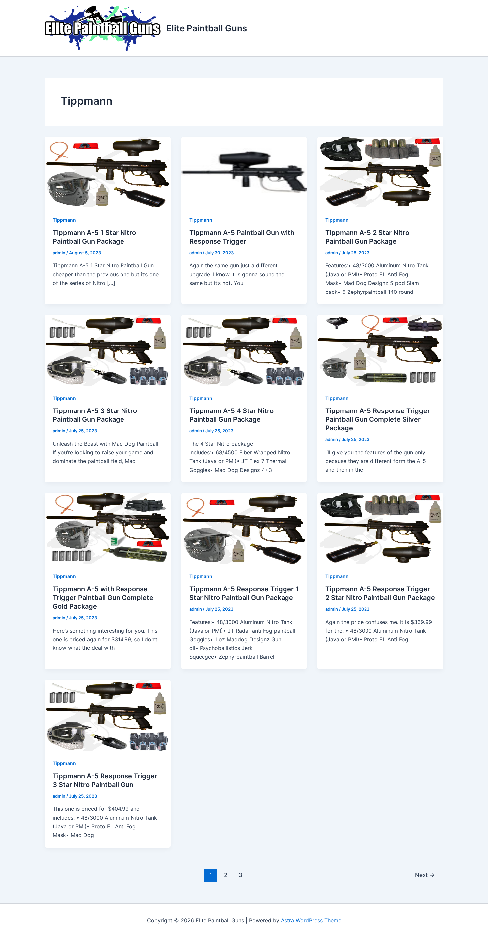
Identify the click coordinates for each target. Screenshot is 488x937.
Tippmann (64, 220)
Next (425, 874)
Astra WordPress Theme (311, 920)
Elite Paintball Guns (206, 28)
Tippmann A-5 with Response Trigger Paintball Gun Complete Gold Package (103, 597)
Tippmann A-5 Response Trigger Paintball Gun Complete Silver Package (377, 419)
